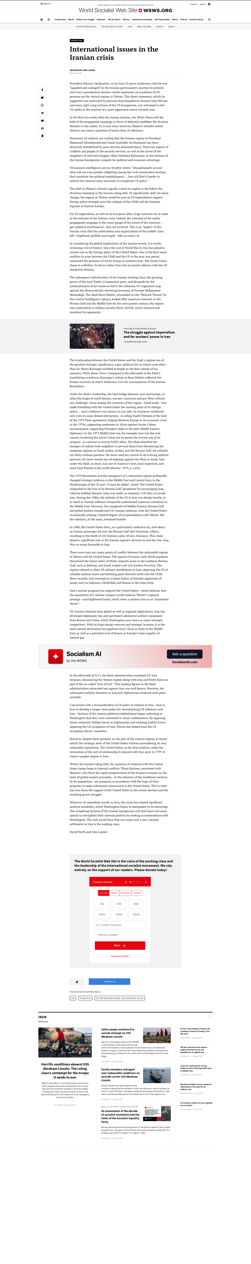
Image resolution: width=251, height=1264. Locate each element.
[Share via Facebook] (42, 90)
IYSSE (130, 27)
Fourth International (86, 27)
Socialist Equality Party (112, 27)
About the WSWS (144, 27)
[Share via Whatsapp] (42, 105)
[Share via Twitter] (42, 97)
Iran (73, 998)
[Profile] (209, 4)
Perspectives (85, 998)
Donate (171, 27)
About (202, 4)
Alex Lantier (89, 70)
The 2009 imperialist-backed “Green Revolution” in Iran (120, 998)
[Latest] (48, 20)
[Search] (209, 20)
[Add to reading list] (42, 136)
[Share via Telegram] (42, 113)
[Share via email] (42, 120)
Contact (193, 4)
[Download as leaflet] (42, 128)
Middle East (43, 1021)
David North (76, 70)
